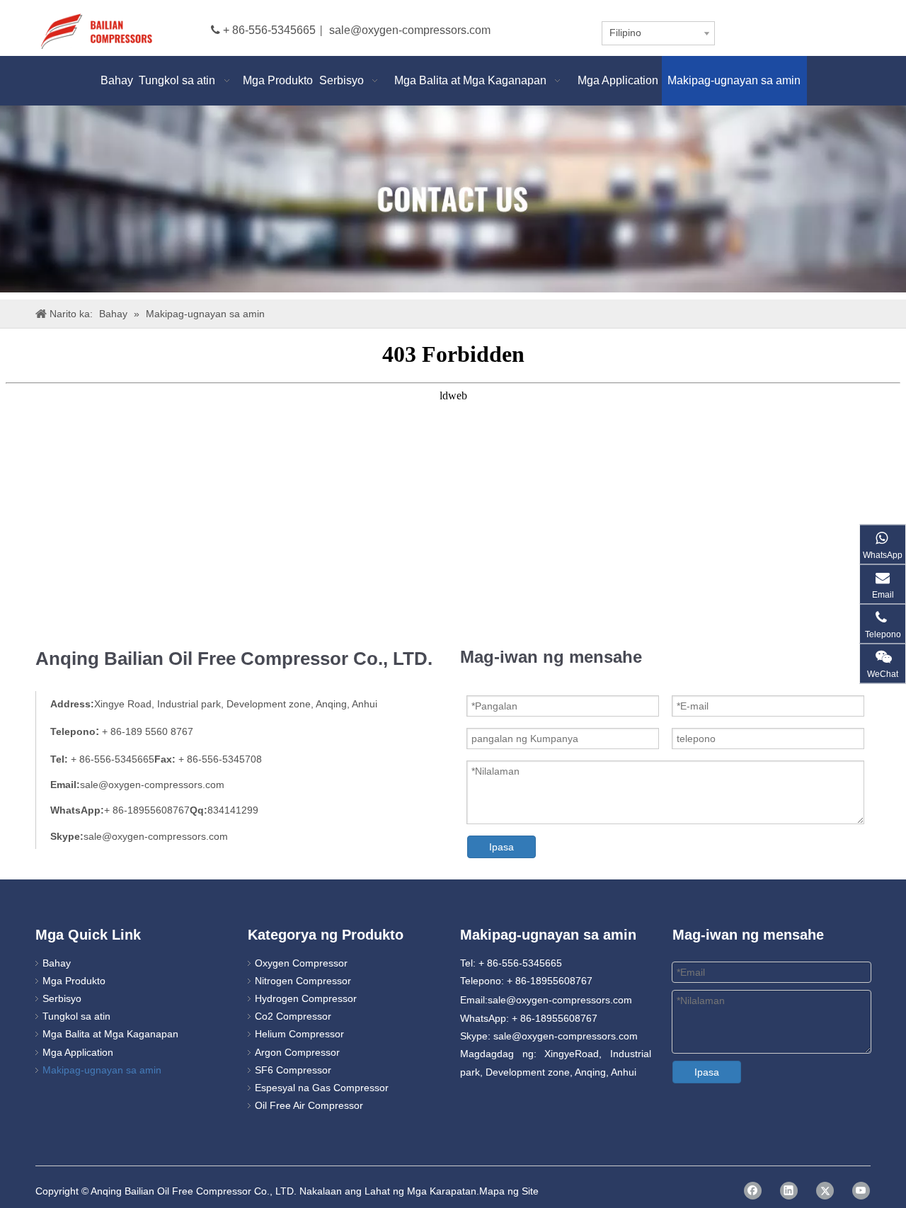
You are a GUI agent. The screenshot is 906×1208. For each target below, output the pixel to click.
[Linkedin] (789, 1191)
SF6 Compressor (293, 1070)
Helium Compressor (299, 1033)
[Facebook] (753, 1191)
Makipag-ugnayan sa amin (101, 1070)
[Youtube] (861, 1191)
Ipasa (501, 847)
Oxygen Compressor (301, 963)
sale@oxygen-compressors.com (410, 30)
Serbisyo (61, 998)
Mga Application (77, 1052)
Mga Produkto (73, 980)
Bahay (56, 963)
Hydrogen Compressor (306, 998)
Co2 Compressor (293, 1016)
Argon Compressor (297, 1052)
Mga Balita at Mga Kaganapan (110, 1033)
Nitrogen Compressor (303, 980)
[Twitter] (825, 1191)
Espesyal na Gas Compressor (322, 1087)
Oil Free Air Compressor (309, 1105)
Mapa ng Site (509, 1191)
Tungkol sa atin (76, 1016)
